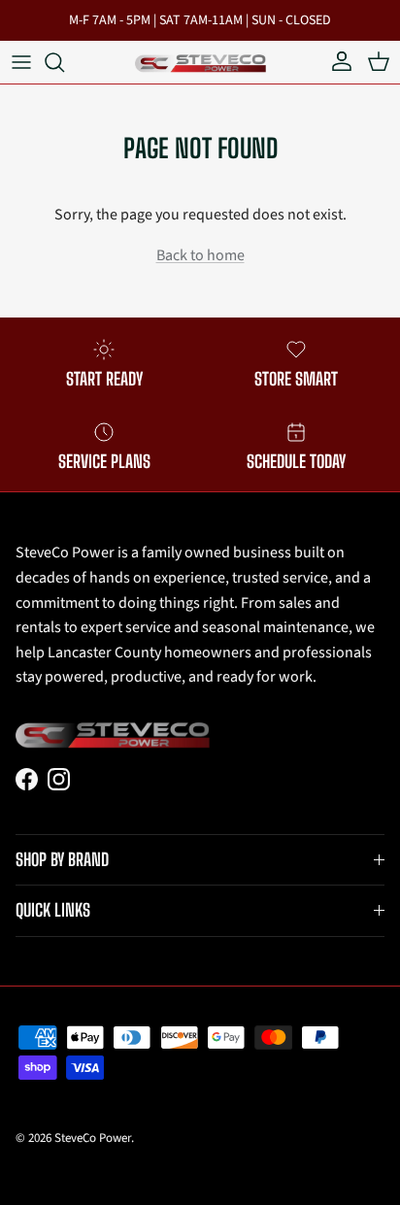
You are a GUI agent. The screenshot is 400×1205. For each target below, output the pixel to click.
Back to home (200, 255)
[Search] (64, 62)
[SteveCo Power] (200, 61)
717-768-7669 (268, 28)
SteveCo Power (92, 1138)
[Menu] (21, 62)
